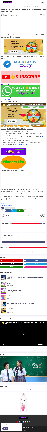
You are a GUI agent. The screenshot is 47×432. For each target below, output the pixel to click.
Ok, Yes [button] (5, 428)
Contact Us (24, 427)
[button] (42, 2)
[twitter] (21, 422)
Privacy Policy (31, 427)
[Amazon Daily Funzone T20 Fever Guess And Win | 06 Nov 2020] (3, 304)
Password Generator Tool (12, 296)
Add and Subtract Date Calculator (14, 290)
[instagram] (25, 422)
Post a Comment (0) (23, 242)
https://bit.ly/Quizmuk (6, 99)
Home (2, 6)
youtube (12, 260)
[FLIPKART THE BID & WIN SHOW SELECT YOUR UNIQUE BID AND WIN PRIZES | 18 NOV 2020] (3, 310)
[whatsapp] (27, 422)
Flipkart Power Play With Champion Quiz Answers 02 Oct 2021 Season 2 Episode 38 (25, 277)
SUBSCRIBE (26, 98)
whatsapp (12, 266)
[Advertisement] (23, 25)
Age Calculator (10, 283)
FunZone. (42, 136)
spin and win (6, 6)
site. (13, 201)
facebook (36, 260)
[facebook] (19, 422)
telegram (36, 263)
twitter (12, 263)
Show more (43, 223)
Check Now (9, 425)
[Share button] (25, 210)
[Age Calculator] (3, 284)
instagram (36, 266)
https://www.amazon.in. (6, 194)
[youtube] (17, 422)
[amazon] (29, 422)
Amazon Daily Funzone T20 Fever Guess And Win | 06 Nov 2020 (20, 303)
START (12, 140)
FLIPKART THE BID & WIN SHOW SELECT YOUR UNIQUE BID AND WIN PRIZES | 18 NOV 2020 (26, 310)
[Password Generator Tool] (3, 297)
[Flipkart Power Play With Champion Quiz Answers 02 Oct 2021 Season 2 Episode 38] (3, 277)
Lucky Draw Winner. (24, 144)
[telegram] (23, 422)
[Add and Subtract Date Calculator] (3, 291)
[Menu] (1, 2)
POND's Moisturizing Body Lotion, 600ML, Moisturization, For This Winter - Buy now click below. (18, 389)
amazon (7, 207)
